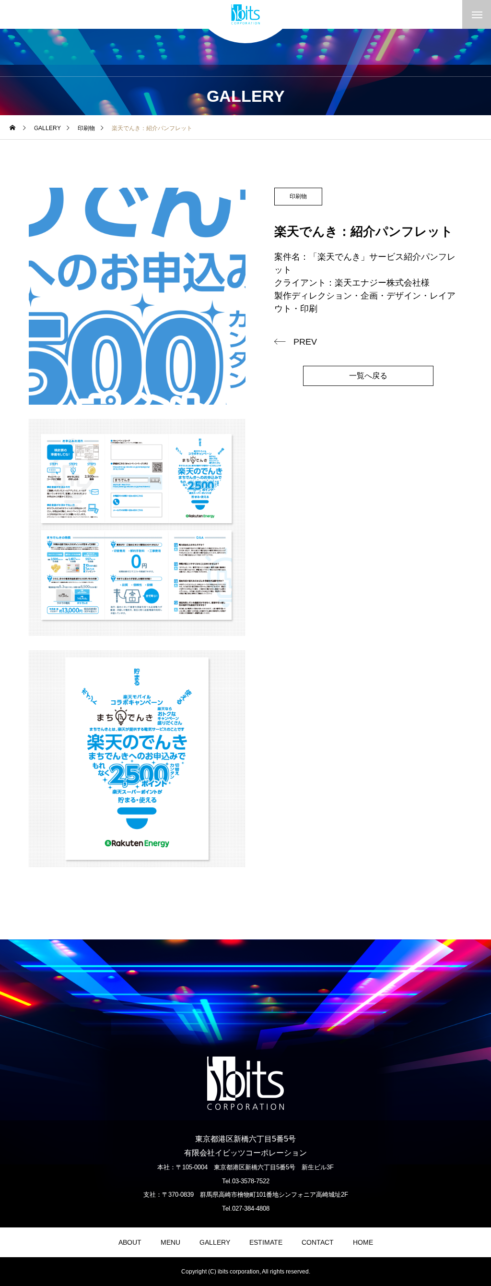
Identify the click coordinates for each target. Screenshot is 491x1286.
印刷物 (298, 196)
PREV (305, 342)
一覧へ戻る (368, 376)
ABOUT (129, 1242)
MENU (170, 1242)
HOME (363, 1242)
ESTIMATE (265, 1242)
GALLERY (214, 1242)
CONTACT (318, 1242)
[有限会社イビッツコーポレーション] (245, 14)
